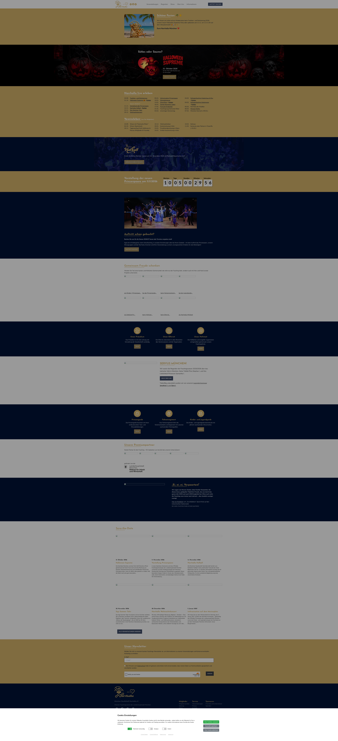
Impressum (170, 734)
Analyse (156, 729)
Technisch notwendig (139, 729)
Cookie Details (144, 734)
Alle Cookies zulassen (211, 722)
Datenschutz (163, 734)
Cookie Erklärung (154, 734)
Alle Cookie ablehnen (211, 730)
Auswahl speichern (211, 726)
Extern (169, 729)
